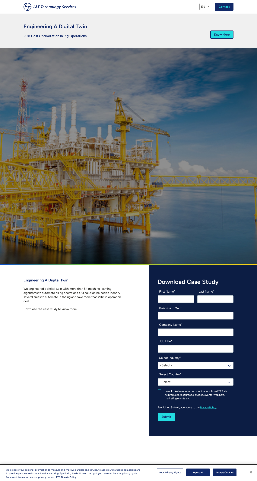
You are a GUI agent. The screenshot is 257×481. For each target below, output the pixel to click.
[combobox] (195, 365)
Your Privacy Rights (170, 472)
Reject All (197, 472)
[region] (128, 472)
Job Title (165, 341)
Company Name (170, 324)
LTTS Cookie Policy (65, 477)
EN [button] (203, 6)
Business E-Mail (169, 308)
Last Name (206, 291)
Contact (224, 6)
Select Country (169, 374)
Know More (222, 34)
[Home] (50, 7)
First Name (166, 291)
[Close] (251, 472)
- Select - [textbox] (166, 365)
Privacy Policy (208, 407)
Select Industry (169, 358)
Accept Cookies (225, 472)
